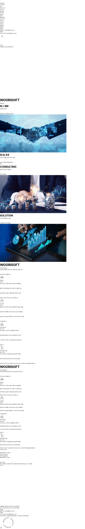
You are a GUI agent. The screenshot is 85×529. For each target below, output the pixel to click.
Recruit (1, 23)
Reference (2, 17)
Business (2, 11)
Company (2, 3)
